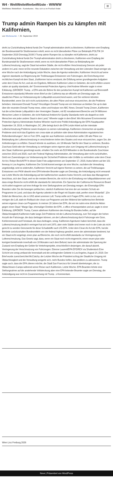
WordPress (67, 473)
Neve (42, 473)
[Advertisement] (56, 314)
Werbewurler (11, 36)
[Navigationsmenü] (107, 6)
